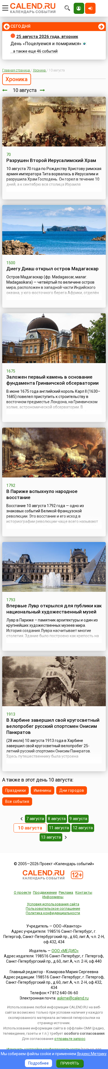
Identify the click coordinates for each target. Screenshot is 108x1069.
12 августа (83, 827)
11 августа (59, 827)
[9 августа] (4, 90)
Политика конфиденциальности (53, 913)
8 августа (57, 818)
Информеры (52, 897)
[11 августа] (42, 90)
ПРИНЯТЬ (69, 1063)
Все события (17, 801)
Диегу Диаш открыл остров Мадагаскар (52, 268)
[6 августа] (21, 818)
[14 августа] (65, 837)
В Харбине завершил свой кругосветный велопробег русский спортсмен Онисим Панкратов (52, 726)
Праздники (15, 790)
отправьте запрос (69, 1039)
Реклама (66, 892)
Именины (42, 790)
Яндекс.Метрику (92, 1054)
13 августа (51, 837)
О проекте (22, 892)
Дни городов (71, 790)
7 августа (35, 818)
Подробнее (38, 1063)
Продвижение (45, 892)
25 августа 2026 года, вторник (47, 36)
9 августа (78, 818)
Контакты (83, 892)
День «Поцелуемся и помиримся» (46, 43)
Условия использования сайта (53, 904)
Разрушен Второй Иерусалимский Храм (51, 160)
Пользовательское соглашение (53, 908)
